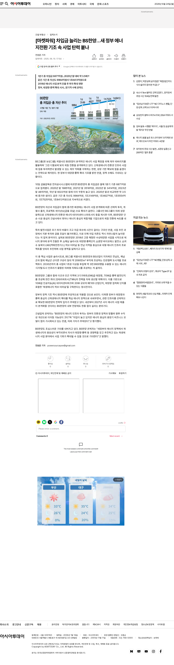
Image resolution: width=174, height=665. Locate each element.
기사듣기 (116, 59)
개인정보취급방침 (130, 624)
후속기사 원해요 (108, 359)
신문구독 (29, 624)
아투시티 (82, 4)
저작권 (106, 624)
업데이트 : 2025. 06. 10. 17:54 (48, 59)
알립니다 (85, 624)
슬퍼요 (68, 359)
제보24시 (97, 624)
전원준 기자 (40, 55)
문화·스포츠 (103, 4)
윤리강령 (55, 624)
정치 (57, 4)
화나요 (86, 359)
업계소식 (54, 34)
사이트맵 (161, 624)
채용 (39, 624)
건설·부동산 (40, 34)
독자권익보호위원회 (70, 624)
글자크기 (108, 59)
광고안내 (16, 624)
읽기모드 (101, 59)
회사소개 (4, 624)
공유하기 (94, 59)
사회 (64, 4)
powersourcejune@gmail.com (61, 345)
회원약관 (116, 624)
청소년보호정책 (147, 624)
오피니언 (47, 4)
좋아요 (50, 359)
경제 (72, 4)
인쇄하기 (123, 59)
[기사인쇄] (123, 56)
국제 (92, 4)
